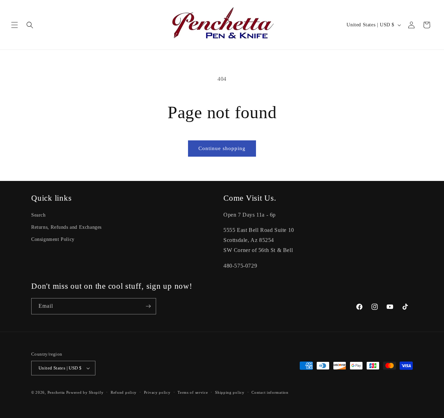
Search (38, 215)
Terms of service (193, 392)
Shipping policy (230, 392)
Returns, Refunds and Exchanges (66, 227)
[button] (14, 25)
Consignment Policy (53, 239)
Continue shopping (222, 148)
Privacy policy (157, 392)
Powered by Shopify (85, 392)
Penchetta (57, 392)
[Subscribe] (148, 306)
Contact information (269, 392)
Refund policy (124, 392)
